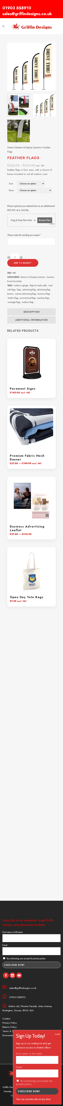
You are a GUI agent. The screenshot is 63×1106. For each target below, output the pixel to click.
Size (11, 183)
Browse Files (45, 220)
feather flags (13, 297)
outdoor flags (28, 302)
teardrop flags (43, 297)
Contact (6, 1018)
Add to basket (23, 263)
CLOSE (57, 1034)
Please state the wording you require (28, 234)
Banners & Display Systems (28, 147)
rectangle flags (14, 302)
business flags (44, 293)
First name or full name (12, 932)
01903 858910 (16, 8)
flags (19, 289)
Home (10, 147)
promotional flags (28, 297)
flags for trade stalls (38, 285)
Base (11, 190)
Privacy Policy (9, 1023)
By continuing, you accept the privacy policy (25, 958)
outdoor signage (21, 285)
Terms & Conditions (12, 1031)
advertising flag (29, 289)
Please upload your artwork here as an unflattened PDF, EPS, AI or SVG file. (31, 208)
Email (4, 945)
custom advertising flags (25, 293)
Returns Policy (9, 1027)
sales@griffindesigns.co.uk (27, 14)
